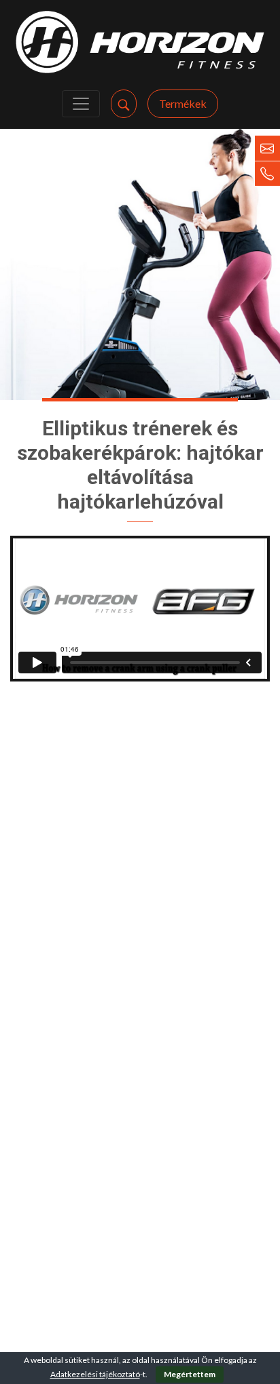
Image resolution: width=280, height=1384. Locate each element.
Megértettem (189, 1374)
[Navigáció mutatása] (81, 103)
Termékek (183, 103)
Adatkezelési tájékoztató (95, 1374)
